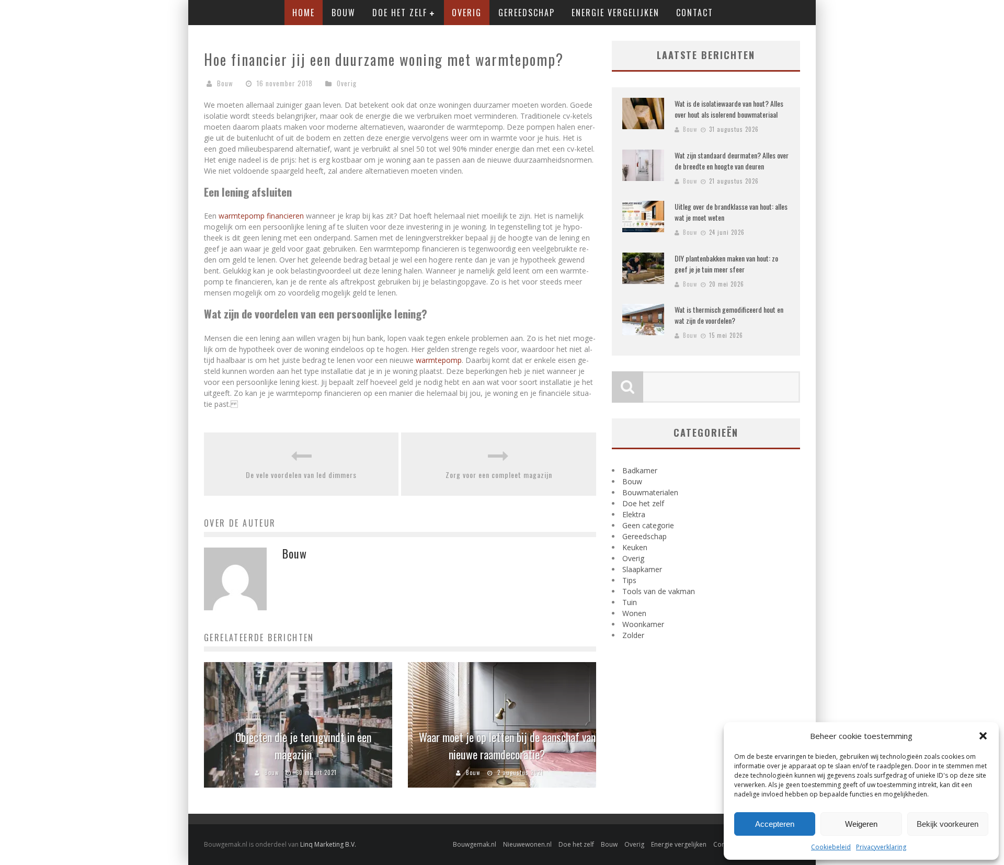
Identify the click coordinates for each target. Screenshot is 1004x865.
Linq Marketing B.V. (328, 844)
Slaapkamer (642, 569)
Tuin (629, 602)
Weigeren (861, 824)
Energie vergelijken (615, 12)
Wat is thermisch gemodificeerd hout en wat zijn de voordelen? (729, 315)
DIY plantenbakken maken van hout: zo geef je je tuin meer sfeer (726, 264)
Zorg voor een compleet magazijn (499, 474)
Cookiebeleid (831, 847)
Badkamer (639, 470)
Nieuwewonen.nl (527, 844)
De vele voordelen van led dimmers (301, 474)
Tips (629, 580)
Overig (467, 12)
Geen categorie (648, 525)
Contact (694, 12)
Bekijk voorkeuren (947, 824)
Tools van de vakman (658, 591)
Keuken (634, 547)
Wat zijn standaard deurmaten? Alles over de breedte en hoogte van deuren (732, 161)
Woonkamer (643, 624)
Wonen (634, 613)
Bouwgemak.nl (474, 844)
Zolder (633, 635)
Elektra (633, 514)
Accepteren (774, 824)
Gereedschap (526, 12)
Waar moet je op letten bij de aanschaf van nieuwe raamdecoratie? (507, 745)
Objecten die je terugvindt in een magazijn (303, 745)
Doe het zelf (399, 12)
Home (303, 12)
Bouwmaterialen (650, 492)
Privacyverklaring (881, 847)
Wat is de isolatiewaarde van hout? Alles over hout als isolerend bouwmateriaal (729, 109)
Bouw (344, 12)
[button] (983, 736)
